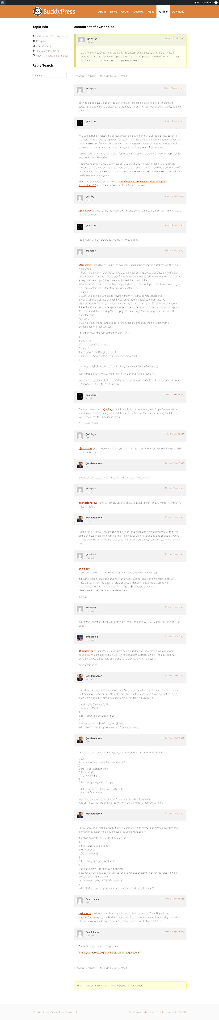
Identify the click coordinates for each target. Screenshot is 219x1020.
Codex (125, 11)
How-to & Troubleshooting (53, 36)
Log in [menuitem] (196, 2)
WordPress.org (135, 1012)
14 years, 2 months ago (174, 899)
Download (178, 11)
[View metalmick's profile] (80, 933)
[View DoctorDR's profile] (80, 123)
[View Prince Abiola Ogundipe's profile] (80, 638)
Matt (175, 1012)
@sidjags (108, 409)
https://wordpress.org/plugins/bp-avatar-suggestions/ (109, 952)
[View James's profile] (80, 556)
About (102, 11)
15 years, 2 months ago (174, 38)
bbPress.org (149, 1012)
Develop (138, 11)
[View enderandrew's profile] (80, 465)
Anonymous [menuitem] (207, 2)
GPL (34, 1012)
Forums (163, 11)
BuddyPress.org (54, 11)
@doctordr (85, 913)
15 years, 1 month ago (174, 463)
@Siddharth (86, 650)
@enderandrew (88, 502)
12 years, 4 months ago (174, 931)
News (113, 11)
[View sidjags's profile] (81, 40)
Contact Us (43, 1012)
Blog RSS (182, 1012)
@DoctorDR (85, 210)
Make (151, 11)
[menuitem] (3, 2)
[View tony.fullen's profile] (80, 900)
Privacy (54, 1012)
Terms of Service (66, 1012)
